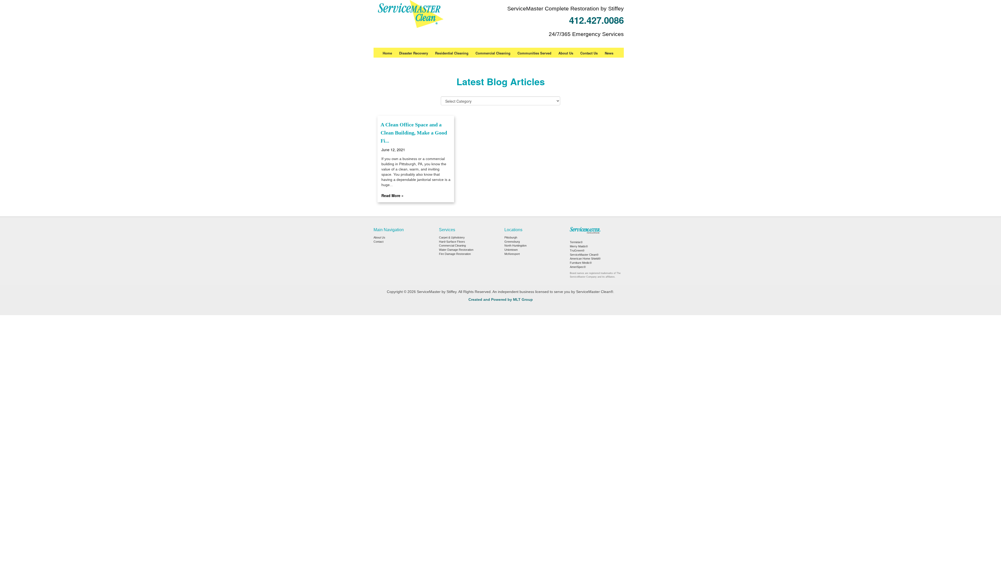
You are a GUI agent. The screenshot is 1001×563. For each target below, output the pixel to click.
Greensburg (512, 241)
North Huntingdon (515, 245)
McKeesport (512, 253)
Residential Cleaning (451, 53)
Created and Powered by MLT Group (500, 299)
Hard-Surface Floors (452, 241)
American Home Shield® (585, 258)
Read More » (392, 195)
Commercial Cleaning (492, 53)
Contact (378, 241)
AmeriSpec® (578, 266)
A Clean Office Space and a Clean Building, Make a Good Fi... (414, 133)
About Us (565, 53)
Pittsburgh (510, 237)
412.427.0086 (596, 20)
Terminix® (576, 242)
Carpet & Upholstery (452, 237)
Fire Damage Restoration (455, 253)
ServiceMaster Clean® (584, 254)
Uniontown (511, 249)
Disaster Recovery (413, 53)
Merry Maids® (579, 246)
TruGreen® (577, 250)
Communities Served (534, 53)
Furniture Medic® (581, 262)
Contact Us (589, 53)
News (609, 53)
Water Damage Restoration (456, 249)
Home (387, 53)
